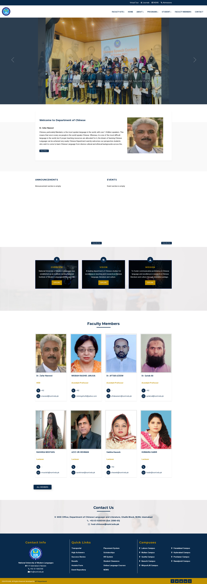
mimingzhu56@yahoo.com (86, 396)
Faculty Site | (118, 12)
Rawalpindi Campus (182, 561)
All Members (42, 487)
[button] (12, 60)
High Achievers (78, 552)
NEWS (156, 3)
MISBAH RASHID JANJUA (83, 375)
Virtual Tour (134, 3)
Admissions (167, 3)
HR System (108, 557)
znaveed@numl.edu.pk (50, 396)
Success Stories (79, 557)
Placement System (111, 548)
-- (111, 390)
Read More (44, 151)
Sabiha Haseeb (113, 452)
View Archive (96, 243)
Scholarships (109, 552)
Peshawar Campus (181, 557)
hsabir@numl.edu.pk (154, 472)
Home (130, 12)
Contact (199, 12)
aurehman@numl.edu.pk (85, 472)
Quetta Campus (148, 557)
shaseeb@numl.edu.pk (120, 472)
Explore (57, 282)
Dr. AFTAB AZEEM (114, 375)
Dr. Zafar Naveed (44, 375)
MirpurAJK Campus (149, 565)
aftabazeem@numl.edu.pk (121, 396)
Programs (152, 12)
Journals (146, 3)
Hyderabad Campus (182, 552)
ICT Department (41, 581)
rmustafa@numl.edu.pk (50, 472)
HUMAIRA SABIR (149, 452)
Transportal (76, 548)
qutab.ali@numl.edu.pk (155, 396)
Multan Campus (148, 552)
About (140, 12)
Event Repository (79, 570)
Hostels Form (77, 565)
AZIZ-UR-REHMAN (80, 452)
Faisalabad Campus (182, 548)
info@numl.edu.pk (37, 572)
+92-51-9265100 (36, 569)
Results (75, 561)
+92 (42, 390)
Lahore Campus (148, 548)
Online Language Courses (115, 565)
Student (166, 12)
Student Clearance (111, 561)
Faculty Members (183, 12)
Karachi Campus (148, 561)
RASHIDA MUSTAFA (45, 452)
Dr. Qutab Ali (147, 375)
